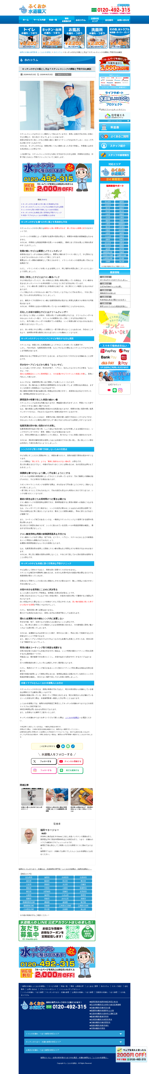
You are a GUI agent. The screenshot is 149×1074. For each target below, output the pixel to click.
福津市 (47, 895)
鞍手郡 (83, 902)
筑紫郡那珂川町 (29, 902)
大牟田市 (65, 877)
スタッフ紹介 (117, 986)
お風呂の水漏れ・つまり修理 (82, 992)
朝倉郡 (47, 906)
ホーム (25, 19)
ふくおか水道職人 (72, 718)
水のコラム (81, 19)
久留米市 (83, 877)
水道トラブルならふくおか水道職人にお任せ (38, 215)
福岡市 (47, 877)
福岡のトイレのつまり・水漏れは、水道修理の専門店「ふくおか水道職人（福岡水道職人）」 (55, 869)
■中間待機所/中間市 (97, 1028)
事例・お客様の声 (67, 19)
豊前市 (28, 888)
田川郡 (47, 909)
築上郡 (83, 909)
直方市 (28, 881)
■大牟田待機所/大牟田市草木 (101, 1019)
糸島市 (83, 898)
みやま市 (65, 898)
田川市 (65, 881)
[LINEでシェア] (68, 746)
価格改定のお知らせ (108, 293)
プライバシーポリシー (48, 989)
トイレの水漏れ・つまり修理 (32, 992)
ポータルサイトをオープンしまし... (114, 280)
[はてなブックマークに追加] (63, 746)
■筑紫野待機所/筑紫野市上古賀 (102, 1011)
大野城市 (46, 891)
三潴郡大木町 (83, 906)
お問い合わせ (123, 19)
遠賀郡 (65, 902)
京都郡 (65, 909)
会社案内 (109, 19)
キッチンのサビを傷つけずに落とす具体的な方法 (39, 204)
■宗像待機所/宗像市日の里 (100, 1008)
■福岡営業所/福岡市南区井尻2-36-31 (104, 1002)
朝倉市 (47, 898)
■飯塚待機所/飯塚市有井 (99, 1016)
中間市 (47, 888)
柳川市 (83, 881)
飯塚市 (47, 881)
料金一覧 (53, 19)
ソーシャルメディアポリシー (69, 989)
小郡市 (65, 888)
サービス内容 (39, 19)
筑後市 (47, 884)
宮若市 (83, 895)
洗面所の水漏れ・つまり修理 (106, 992)
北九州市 (28, 877)
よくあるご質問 (92, 986)
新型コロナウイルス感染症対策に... (114, 306)
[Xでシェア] (58, 746)
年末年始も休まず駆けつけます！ (113, 300)
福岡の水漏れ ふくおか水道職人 (34, 986)
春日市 (28, 891)
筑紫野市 (83, 888)
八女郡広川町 (29, 909)
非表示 (44, 199)
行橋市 (83, 884)
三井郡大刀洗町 (65, 906)
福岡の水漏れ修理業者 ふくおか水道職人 (36, 52)
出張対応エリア (95, 19)
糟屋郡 (47, 902)
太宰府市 (83, 891)
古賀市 (28, 895)
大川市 (65, 884)
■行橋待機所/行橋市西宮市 (100, 1022)
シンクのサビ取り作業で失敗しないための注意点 (39, 210)
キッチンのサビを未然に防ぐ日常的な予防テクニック (41, 212)
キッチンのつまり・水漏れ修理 (57, 992)
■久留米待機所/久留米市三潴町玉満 (103, 1014)
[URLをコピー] (73, 746)
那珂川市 (108, 246)
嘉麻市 (28, 898)
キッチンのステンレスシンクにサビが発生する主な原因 (42, 207)
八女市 (28, 884)
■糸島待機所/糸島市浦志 (99, 1025)
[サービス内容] (35, 19)
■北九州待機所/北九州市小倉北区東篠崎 (105, 1005)
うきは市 (65, 895)
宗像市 (65, 891)
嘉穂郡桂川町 (29, 906)
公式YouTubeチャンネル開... (111, 286)
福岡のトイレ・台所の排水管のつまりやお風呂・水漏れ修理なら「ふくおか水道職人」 (75, 1058)
